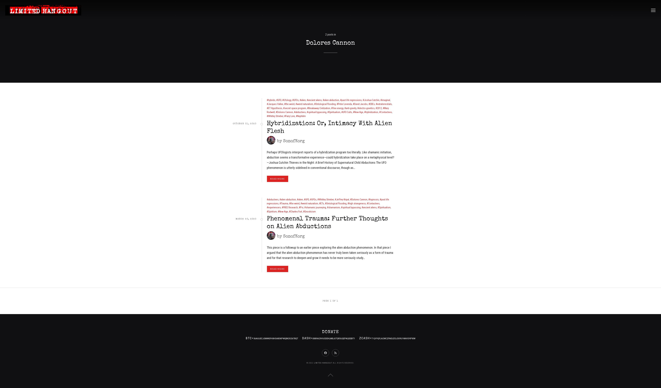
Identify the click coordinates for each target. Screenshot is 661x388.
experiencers (274, 207)
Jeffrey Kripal (342, 199)
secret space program (295, 108)
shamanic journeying (316, 207)
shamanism (334, 207)
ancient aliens (315, 100)
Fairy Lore (290, 116)
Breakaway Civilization (319, 108)
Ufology (287, 100)
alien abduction (331, 100)
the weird (290, 104)
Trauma (284, 203)
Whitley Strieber (275, 116)
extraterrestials (384, 104)
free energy (338, 108)
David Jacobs (361, 104)
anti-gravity (351, 108)
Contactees (386, 112)
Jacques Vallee (275, 104)
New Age (358, 112)
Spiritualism (334, 112)
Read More (277, 178)
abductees (300, 112)
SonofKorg (294, 141)
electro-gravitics (367, 108)
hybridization (372, 112)
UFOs (296, 100)
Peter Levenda (345, 104)
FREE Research (290, 207)
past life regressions (352, 100)
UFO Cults (347, 112)
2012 (379, 108)
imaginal (386, 100)
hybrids (271, 100)
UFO (279, 100)
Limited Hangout (323, 363)
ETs (322, 203)
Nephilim (301, 116)
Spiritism (272, 211)
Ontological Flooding (326, 104)
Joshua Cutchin (371, 100)
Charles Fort (296, 211)
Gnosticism (310, 211)
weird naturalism (305, 104)
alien (303, 100)
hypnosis (374, 199)
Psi (301, 207)
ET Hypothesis (275, 108)
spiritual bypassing (317, 112)
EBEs (372, 104)
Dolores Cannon (285, 112)
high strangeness (357, 203)
